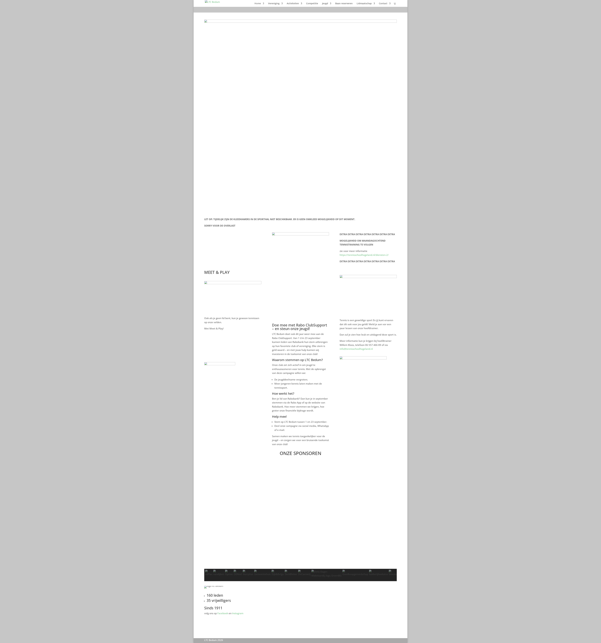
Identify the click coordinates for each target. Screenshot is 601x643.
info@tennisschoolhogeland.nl (356, 348)
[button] (300, 561)
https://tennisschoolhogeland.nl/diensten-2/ (364, 254)
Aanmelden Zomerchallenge (228, 242)
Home (257, 3)
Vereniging (274, 3)
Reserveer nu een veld (224, 340)
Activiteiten (293, 3)
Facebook (222, 613)
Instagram (237, 613)
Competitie (312, 3)
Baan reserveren (344, 3)
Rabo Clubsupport (356, 412)
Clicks (212, 353)
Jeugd (325, 3)
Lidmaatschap (364, 3)
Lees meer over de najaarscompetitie (221, 258)
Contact (383, 3)
